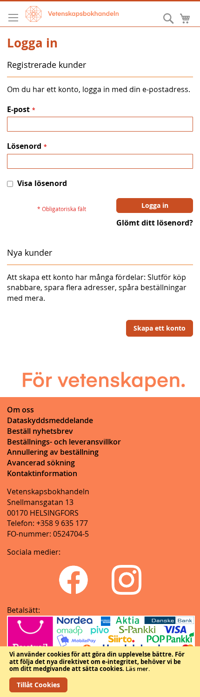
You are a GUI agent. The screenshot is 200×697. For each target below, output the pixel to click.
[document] (100, 671)
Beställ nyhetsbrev (40, 431)
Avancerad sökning (41, 463)
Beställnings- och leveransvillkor (64, 442)
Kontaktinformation (42, 473)
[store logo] (72, 14)
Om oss (20, 410)
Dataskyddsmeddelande (50, 420)
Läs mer (137, 668)
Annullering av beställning (53, 452)
